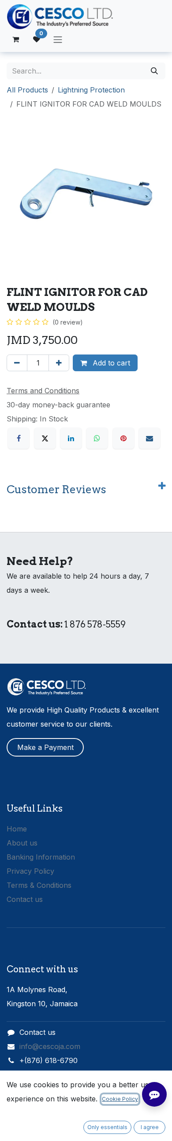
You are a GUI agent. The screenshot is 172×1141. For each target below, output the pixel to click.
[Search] (154, 71)
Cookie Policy (120, 1099)
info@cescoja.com (49, 1046)
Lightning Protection (91, 89)
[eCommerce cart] (15, 39)
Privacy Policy (30, 871)
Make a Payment (45, 747)
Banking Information (41, 857)
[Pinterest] (123, 438)
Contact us (25, 899)
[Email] (149, 438)
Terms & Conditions (39, 885)
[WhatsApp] (97, 438)
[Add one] (59, 362)
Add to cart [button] (110, 362)
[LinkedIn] (71, 438)
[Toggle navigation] (58, 39)
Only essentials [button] (107, 1127)
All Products (27, 89)
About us (22, 842)
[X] (45, 438)
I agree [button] (150, 1127)
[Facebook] (18, 438)
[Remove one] (17, 362)
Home (17, 828)
